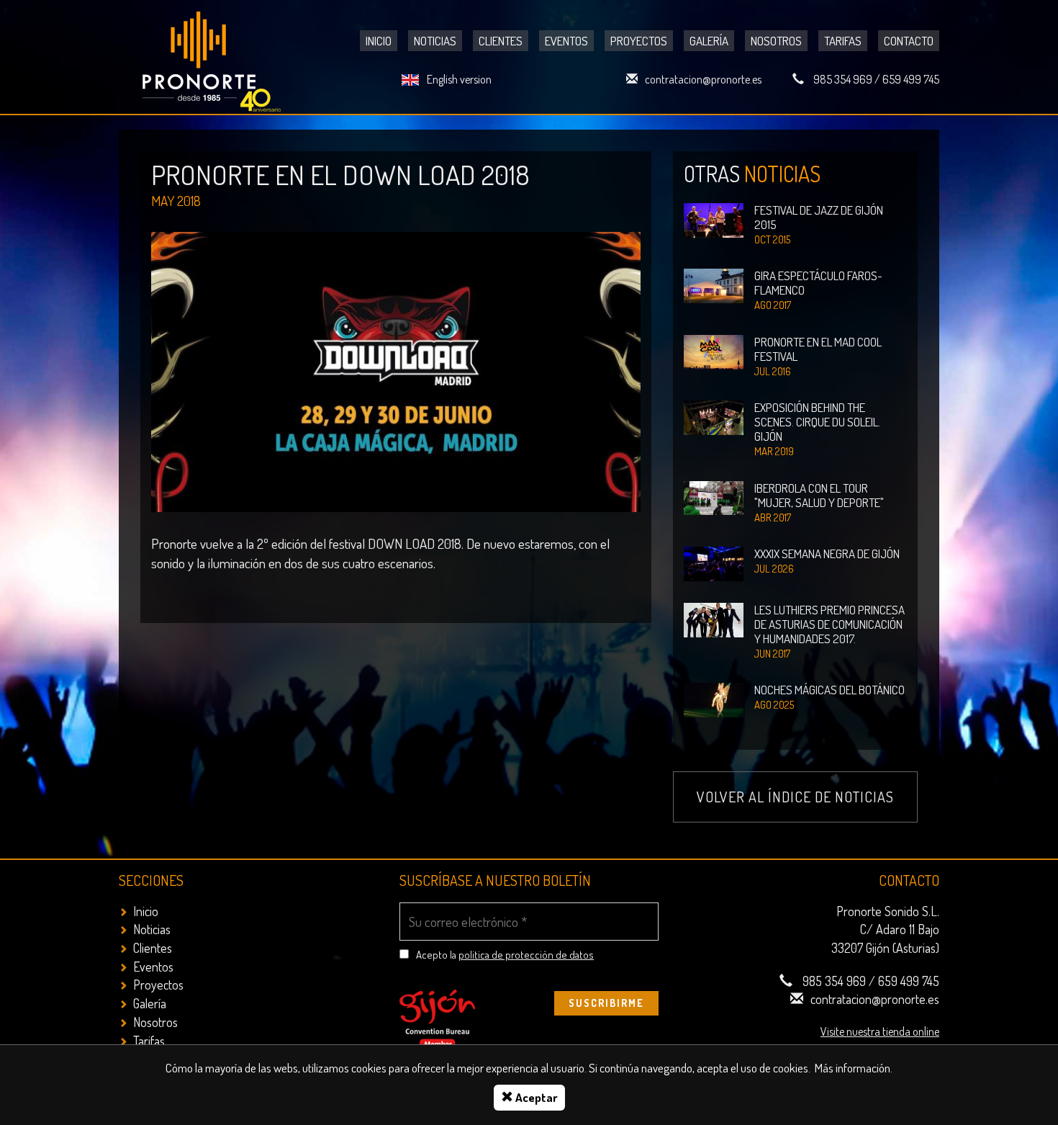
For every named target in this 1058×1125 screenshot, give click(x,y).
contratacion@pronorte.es (703, 79)
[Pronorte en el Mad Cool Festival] (713, 350)
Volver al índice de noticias (795, 796)
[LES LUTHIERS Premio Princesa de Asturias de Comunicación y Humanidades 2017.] (713, 618)
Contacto (908, 40)
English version (459, 79)
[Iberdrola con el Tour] (713, 496)
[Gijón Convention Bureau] (437, 1018)
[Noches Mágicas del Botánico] (713, 698)
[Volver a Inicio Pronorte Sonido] (213, 58)
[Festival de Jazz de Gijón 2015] (713, 218)
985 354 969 (842, 79)
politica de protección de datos (526, 955)
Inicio (379, 40)
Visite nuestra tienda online (879, 1031)
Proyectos (638, 40)
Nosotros (776, 40)
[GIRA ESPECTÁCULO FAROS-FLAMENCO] (713, 285)
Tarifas (843, 40)
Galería (708, 40)
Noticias (435, 40)
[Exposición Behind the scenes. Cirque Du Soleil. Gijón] (713, 416)
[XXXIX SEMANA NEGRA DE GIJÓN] (713, 562)
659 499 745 (910, 79)
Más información (852, 1067)
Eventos (566, 40)
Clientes (501, 40)
